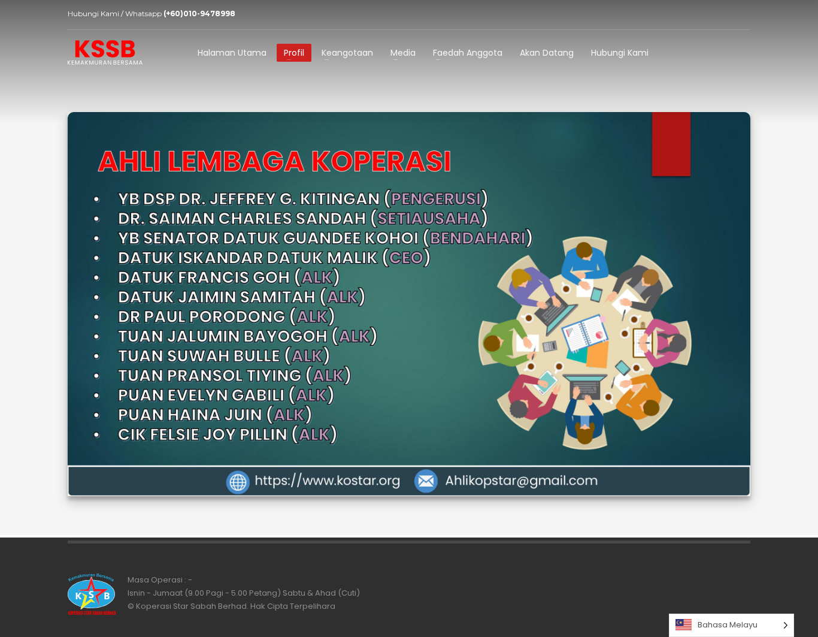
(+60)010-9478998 (199, 13)
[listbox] (731, 625)
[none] (731, 625)
